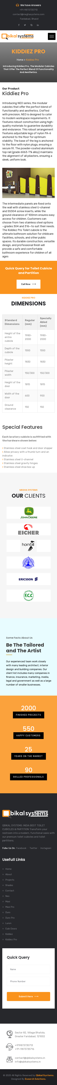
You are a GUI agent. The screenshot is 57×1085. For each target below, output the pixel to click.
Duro (7, 912)
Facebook (21, 848)
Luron (8, 923)
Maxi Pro (9, 907)
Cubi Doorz (11, 928)
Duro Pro (10, 917)
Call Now (25, 284)
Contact (9, 890)
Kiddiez (9, 934)
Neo (7, 896)
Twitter (33, 848)
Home (20, 59)
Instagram (45, 848)
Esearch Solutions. (35, 1079)
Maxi (7, 901)
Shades (9, 885)
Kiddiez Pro (11, 939)
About (8, 874)
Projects (9, 879)
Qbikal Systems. (45, 1075)
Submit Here (26, 996)
